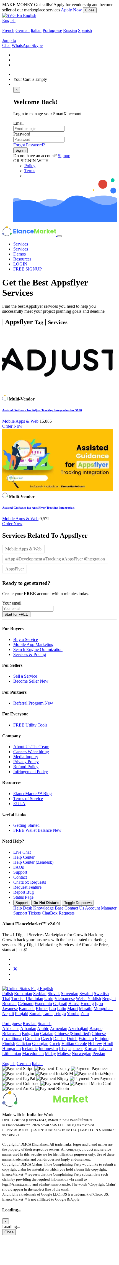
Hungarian (11, 1048)
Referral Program (33, 703)
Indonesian (48, 1048)
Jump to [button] (9, 40)
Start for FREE (16, 614)
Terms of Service (28, 798)
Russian (70, 30)
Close (89, 10)
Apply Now (72, 9)
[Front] (45, 1105)
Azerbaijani (78, 1028)
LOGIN (20, 264)
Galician (23, 1043)
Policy (29, 165)
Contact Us (90, 908)
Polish (7, 993)
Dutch (72, 1038)
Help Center (24, 857)
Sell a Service (25, 676)
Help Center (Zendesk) (33, 862)
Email (18, 123)
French (8, 30)
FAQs (18, 867)
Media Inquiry (25, 756)
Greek (55, 1043)
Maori (72, 1008)
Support (20, 872)
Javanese (10, 1008)
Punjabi (21, 1013)
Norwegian (81, 1053)
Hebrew (95, 1043)
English (8, 20)
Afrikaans (10, 1028)
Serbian (39, 993)
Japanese (75, 1048)
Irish (63, 1048)
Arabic (43, 1028)
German (22, 30)
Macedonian (33, 1053)
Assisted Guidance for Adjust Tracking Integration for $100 (42, 410)
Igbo (99, 1003)
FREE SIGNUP (27, 269)
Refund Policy (25, 766)
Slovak (54, 993)
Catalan (46, 1033)
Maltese (64, 1053)
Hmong (87, 1003)
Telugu (60, 1013)
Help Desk (38, 908)
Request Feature (27, 887)
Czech (46, 1038)
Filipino (101, 1038)
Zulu (85, 1013)
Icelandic (30, 1048)
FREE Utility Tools (30, 725)
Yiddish (94, 998)
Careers (31, 751)
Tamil (48, 1013)
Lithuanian (11, 1053)
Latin (61, 1008)
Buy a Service (25, 639)
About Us (31, 746)
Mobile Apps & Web (20, 421)
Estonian (86, 1038)
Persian (98, 1053)
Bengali (109, 998)
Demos (19, 254)
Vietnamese (65, 998)
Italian (36, 30)
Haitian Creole (74, 1043)
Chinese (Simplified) (72, 1033)
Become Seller (30, 681)
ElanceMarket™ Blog (32, 793)
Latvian (105, 1048)
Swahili (86, 993)
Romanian (23, 993)
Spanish (85, 30)
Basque (95, 1028)
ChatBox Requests (29, 882)
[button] (19, 15)
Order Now (12, 426)
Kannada (27, 1008)
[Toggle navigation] (59, 236)
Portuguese (52, 30)
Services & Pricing (29, 654)
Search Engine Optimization (38, 649)
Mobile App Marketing (33, 644)
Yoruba (73, 1013)
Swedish (101, 993)
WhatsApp (22, 45)
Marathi (85, 1008)
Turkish (18, 998)
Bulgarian (30, 1033)
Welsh (81, 998)
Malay (50, 1053)
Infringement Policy (30, 771)
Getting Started (26, 825)
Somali (35, 1013)
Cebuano (25, 1003)
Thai (6, 998)
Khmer (42, 1008)
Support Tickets (27, 913)
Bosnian (9, 1003)
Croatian (32, 1038)
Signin (20, 150)
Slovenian (69, 993)
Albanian (28, 1028)
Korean (90, 1048)
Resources (22, 259)
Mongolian (103, 1008)
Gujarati (60, 1003)
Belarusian (11, 1033)
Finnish (8, 1043)
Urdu (48, 998)
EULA (19, 803)
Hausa (73, 1003)
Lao (52, 1008)
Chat (6, 45)
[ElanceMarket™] (29, 234)
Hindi (108, 1043)
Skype (37, 45)
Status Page (23, 897)
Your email (11, 603)
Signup (64, 155)
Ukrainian (34, 998)
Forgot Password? (29, 144)
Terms (29, 170)
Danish (59, 1038)
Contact (20, 877)
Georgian (40, 1043)
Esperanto (43, 1003)
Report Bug (23, 892)
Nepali (8, 1013)
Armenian (58, 1028)
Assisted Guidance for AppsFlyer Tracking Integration (38, 507)
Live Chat (22, 852)
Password (21, 134)
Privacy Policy (26, 761)
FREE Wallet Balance (37, 830)
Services (20, 244)
